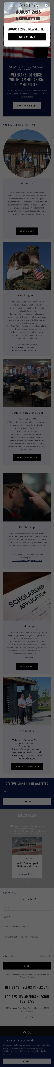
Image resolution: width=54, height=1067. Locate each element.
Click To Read (27, 37)
